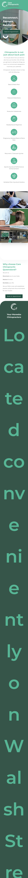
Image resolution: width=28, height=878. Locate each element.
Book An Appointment (11, 31)
